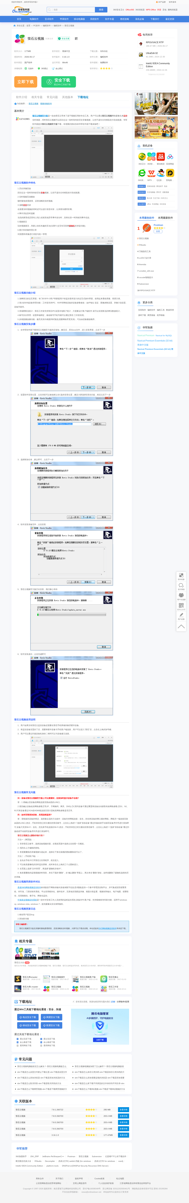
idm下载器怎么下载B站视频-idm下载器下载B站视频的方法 (100, 1089)
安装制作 (142, 310)
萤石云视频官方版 (40, 116)
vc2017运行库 (145, 258)
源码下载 (142, 315)
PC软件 (36, 26)
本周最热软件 (146, 217)
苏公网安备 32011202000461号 (116, 1189)
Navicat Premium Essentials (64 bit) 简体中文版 (155, 349)
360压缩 (163, 204)
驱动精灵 (161, 164)
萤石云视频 (33, 103)
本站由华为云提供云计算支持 (115, 1192)
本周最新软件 (165, 217)
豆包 (164, 10)
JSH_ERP (34, 1156)
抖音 (159, 10)
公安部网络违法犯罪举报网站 (48, 1183)
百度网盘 (170, 164)
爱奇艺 (158, 192)
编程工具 (161, 310)
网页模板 (151, 315)
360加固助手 (21, 1156)
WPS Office (151, 10)
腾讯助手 (159, 186)
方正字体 (156, 198)
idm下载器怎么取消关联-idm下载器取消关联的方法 (39, 1083)
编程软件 (47, 26)
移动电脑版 (79, 19)
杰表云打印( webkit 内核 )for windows (74, 1161)
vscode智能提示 (146, 277)
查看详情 (123, 1110)
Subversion (97, 1156)
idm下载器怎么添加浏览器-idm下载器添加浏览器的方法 (41, 1078)
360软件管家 (151, 164)
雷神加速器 (151, 186)
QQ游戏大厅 (161, 180)
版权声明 (79, 1178)
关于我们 (59, 1178)
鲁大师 (149, 198)
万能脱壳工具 (145, 251)
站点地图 (120, 1178)
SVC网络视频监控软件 (108, 928)
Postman (71, 1156)
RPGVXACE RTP (147, 290)
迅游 (165, 186)
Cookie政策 (99, 1178)
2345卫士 (164, 198)
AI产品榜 (162, 2)
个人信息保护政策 (106, 1183)
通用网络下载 (25, 1045)
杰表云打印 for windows (104, 1161)
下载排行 (154, 19)
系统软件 (94, 19)
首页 (19, 19)
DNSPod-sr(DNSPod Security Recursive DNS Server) (85, 1166)
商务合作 (40, 1178)
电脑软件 (34, 19)
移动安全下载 (29, 1025)
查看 (158, 231)
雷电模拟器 (170, 180)
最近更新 (169, 19)
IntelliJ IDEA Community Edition (29, 1166)
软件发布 (172, 2)
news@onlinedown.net (91, 1192)
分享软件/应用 (123, 1002)
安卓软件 (49, 19)
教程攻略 (124, 19)
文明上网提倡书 (79, 1183)
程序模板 (161, 315)
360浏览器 (140, 10)
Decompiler (50, 1161)
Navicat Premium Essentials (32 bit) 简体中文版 (154, 341)
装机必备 (139, 19)
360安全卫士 (118, 10)
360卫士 (142, 164)
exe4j (120, 1161)
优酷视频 (165, 192)
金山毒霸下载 (25, 1042)
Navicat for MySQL (164, 335)
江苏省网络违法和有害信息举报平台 (135, 1183)
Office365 (130, 10)
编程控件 (57, 26)
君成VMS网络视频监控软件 (29, 887)
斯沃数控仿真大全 (23, 1161)
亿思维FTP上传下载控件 (115, 1156)
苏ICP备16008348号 (92, 1189)
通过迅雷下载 (25, 1039)
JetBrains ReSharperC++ (53, 1156)
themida (142, 264)
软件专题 (109, 19)
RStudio (38, 1161)
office (149, 204)
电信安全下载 (29, 1017)
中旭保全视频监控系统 (27, 900)
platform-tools (52, 1166)
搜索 (101, 9)
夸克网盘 (155, 204)
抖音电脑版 (151, 192)
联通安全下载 (53, 1025)
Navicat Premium (145, 335)
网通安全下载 (53, 1017)
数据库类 (170, 310)
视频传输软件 (46, 103)
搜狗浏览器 (173, 10)
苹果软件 (64, 19)
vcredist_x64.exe (146, 271)
